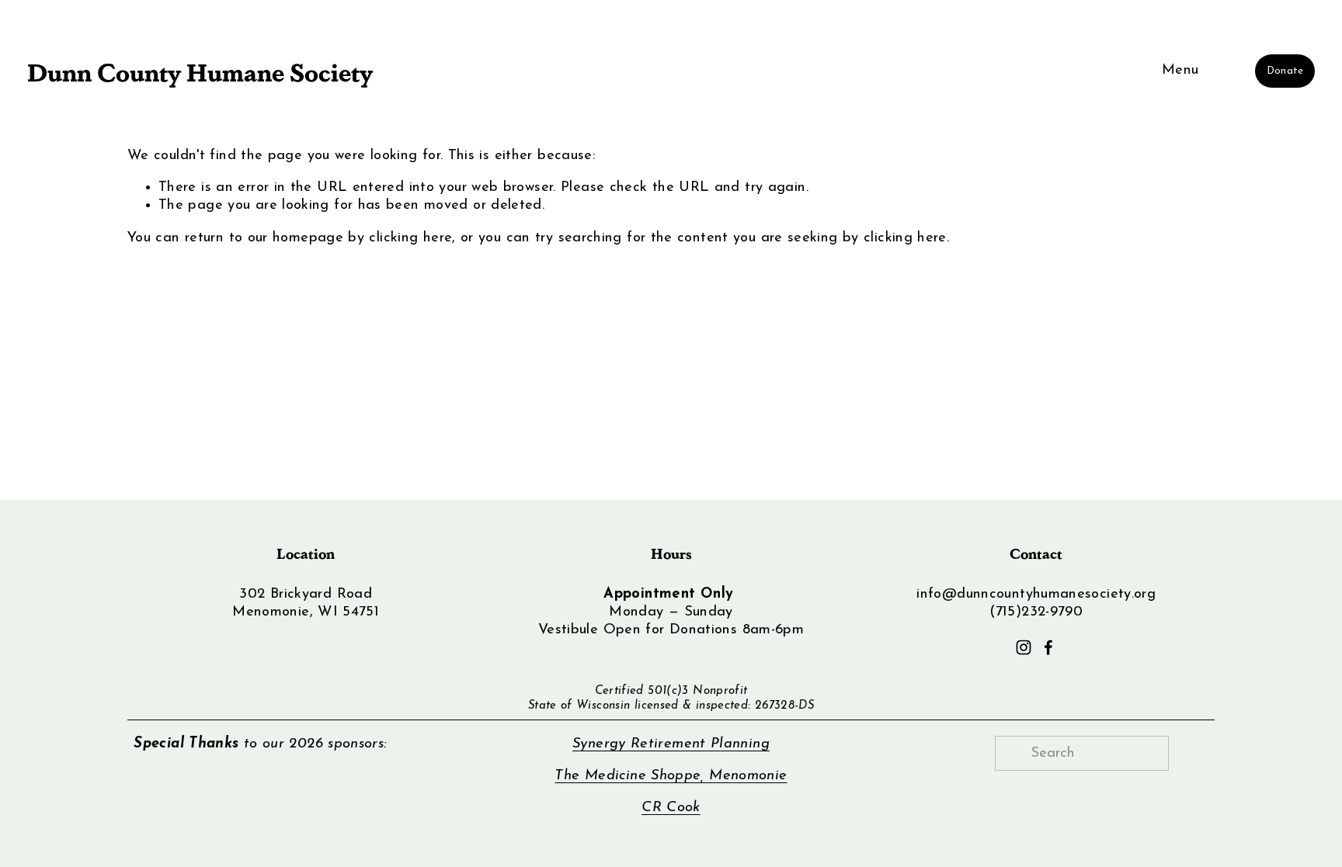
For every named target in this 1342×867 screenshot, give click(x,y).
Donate (1285, 71)
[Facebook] (1048, 647)
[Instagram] (1023, 647)
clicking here (410, 238)
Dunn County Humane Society (200, 70)
